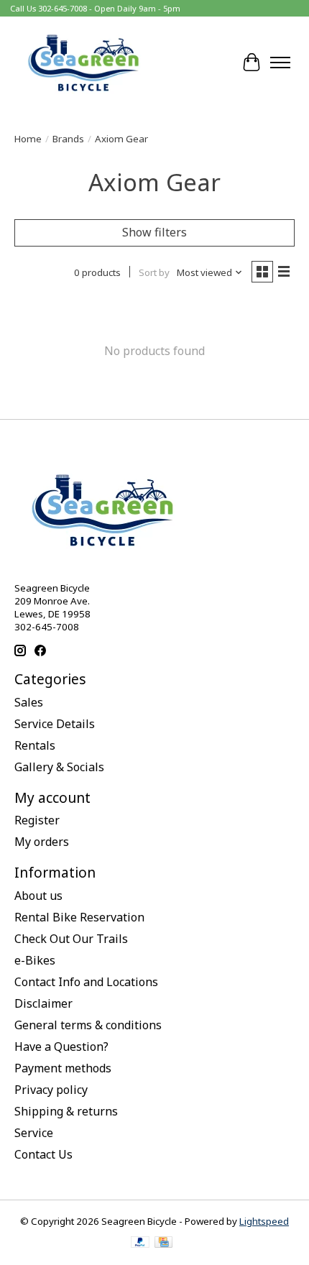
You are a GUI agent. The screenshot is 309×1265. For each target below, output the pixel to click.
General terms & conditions (88, 1025)
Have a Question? (61, 1046)
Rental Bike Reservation (79, 917)
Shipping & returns (66, 1111)
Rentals (34, 745)
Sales (28, 702)
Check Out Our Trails (71, 939)
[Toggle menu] (280, 62)
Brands (68, 138)
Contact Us (43, 1154)
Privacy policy (51, 1090)
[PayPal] (140, 1243)
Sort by (154, 272)
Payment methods (62, 1068)
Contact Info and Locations (86, 982)
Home (28, 138)
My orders (41, 842)
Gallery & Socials (59, 767)
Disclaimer (43, 1003)
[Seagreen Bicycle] (83, 62)
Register (37, 820)
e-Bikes (34, 960)
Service (33, 1133)
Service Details (54, 724)
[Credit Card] (163, 1243)
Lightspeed (264, 1221)
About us (38, 895)
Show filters (154, 232)
